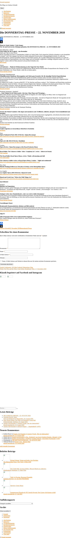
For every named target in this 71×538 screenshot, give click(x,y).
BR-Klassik (3, 62)
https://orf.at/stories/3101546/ (8, 211)
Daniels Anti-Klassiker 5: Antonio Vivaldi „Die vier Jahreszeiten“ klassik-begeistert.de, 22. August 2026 (21, 424)
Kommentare (7, 22)
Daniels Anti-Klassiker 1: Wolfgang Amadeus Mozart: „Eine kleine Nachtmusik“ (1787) (36, 438)
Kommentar (4, 248)
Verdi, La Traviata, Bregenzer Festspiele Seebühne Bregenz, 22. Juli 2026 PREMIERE (17, 478)
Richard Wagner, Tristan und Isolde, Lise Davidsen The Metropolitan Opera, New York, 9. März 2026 (20, 461)
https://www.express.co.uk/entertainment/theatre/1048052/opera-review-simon (21, 148)
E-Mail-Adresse (5, 254)
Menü (2, 8)
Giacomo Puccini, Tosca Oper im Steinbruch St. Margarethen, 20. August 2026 (18, 417)
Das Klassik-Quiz (8, 20)
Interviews (6, 13)
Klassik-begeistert (5, 88)
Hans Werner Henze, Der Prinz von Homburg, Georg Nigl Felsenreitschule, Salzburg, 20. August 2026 (19, 421)
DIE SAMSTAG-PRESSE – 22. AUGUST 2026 (17, 415)
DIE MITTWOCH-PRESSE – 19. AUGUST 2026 (26, 440)
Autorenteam (7, 24)
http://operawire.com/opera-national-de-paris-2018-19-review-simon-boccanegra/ (22, 136)
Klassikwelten (7, 17)
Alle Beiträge (7, 11)
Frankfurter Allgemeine (6, 191)
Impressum (6, 517)
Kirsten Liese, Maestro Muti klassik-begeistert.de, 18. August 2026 (16, 442)
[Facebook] (35, 39)
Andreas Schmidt (4, 228)
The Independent (4, 157)
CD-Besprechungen (8, 14)
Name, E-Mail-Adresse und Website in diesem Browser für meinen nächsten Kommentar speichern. (29, 261)
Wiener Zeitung (4, 220)
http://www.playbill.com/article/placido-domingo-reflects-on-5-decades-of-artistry (22, 168)
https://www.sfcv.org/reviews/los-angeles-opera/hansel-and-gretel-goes (19, 179)
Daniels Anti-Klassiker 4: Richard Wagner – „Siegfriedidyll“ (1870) (21, 426)
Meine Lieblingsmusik (9, 19)
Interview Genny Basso (16, 485)
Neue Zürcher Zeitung (6, 71)
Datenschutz (6, 515)
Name (2, 251)
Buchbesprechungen (9, 16)
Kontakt (5, 514)
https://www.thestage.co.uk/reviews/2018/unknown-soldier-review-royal (19, 162)
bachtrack (2, 130)
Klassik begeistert (5, 2)
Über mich (6, 25)
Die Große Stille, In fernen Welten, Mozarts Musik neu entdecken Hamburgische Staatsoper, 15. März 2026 (24, 469)
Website (2, 258)
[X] (35, 41)
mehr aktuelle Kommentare (7, 446)
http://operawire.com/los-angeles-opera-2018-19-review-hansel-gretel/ (19, 174)
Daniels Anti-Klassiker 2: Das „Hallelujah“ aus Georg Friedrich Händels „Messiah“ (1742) (36, 437)
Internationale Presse (26, 228)
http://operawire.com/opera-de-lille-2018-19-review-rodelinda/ (17, 142)
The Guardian (4, 153)
